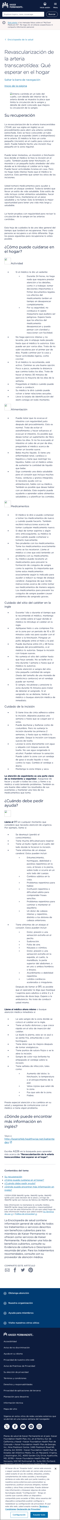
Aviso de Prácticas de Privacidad (19, 1366)
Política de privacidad (25, 1214)
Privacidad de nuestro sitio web (19, 1360)
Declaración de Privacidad (28, 1509)
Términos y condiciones (15, 1378)
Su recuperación (13, 1176)
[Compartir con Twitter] (23, 1270)
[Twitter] (6, 1426)
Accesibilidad (10, 1341)
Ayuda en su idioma (13, 1354)
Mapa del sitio (10, 1409)
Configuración (19, 1515)
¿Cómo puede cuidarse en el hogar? (24, 1180)
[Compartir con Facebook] (15, 1270)
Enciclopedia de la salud (19, 39)
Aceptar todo (39, 1515)
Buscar (52, 14)
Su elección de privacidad (16, 1372)
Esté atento (12, 22)
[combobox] (23, 14)
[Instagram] (39, 1426)
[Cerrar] (55, 1469)
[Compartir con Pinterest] (30, 1270)
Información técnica (13, 1403)
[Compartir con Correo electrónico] (7, 1270)
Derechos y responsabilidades (18, 1384)
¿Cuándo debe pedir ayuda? (20, 1183)
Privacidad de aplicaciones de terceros (22, 1390)
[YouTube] (22, 1426)
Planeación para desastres (16, 1397)
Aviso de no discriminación (17, 1347)
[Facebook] (14, 1426)
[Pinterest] (30, 1426)
